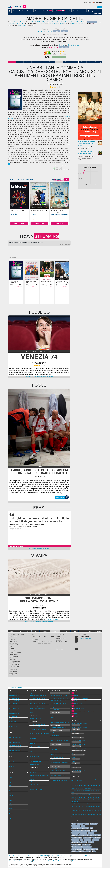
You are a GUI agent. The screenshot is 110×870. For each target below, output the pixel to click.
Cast (19, 62)
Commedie (11, 758)
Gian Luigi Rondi (14, 666)
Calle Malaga (33, 741)
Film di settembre (13, 726)
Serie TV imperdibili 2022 (15, 742)
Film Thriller (11, 761)
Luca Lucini (18, 22)
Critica (35, 62)
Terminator (88, 851)
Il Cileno (32, 700)
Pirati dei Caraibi (87, 837)
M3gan (82, 826)
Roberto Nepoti (14, 668)
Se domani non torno (35, 764)
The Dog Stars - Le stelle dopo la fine (38, 698)
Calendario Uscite (33, 856)
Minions (74, 823)
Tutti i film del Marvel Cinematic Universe (81, 846)
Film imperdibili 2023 (14, 700)
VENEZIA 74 (39, 356)
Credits (11, 861)
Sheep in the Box (55, 720)
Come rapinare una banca (57, 757)
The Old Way (75, 731)
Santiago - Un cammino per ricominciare (39, 733)
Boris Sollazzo (13, 659)
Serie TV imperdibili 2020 (15, 747)
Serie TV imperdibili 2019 (15, 750)
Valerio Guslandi (14, 675)
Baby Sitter (91, 833)
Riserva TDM (52, 861)
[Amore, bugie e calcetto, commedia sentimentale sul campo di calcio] (39, 465)
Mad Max (74, 851)
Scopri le (39, 377)
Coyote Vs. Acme (55, 735)
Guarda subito (19, 223)
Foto (82, 62)
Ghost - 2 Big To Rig (55, 709)
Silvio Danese (13, 671)
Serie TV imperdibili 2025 (15, 735)
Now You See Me (76, 826)
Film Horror (11, 763)
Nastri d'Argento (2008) (40, 636)
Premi (51, 62)
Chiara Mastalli (81, 22)
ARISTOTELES (14, 643)
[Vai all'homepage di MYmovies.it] (17, 8)
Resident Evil (33, 738)
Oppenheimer (84, 833)
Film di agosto (12, 724)
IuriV (11, 646)
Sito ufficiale (59, 649)
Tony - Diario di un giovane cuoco (38, 693)
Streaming (98, 62)
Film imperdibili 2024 (14, 698)
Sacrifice (76, 713)
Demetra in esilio (34, 787)
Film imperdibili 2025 (14, 695)
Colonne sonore (80, 856)
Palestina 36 (33, 743)
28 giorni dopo (93, 823)
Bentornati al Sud (34, 754)
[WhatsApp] (48, 31)
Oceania (76, 693)
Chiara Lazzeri (13, 641)
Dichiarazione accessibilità (64, 861)
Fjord (31, 751)
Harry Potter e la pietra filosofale (37, 703)
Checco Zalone (75, 833)
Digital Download (73, 45)
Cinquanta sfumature (77, 837)
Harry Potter (84, 842)
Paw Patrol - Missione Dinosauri (58, 775)
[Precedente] (11, 282)
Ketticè (52, 759)
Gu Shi (31, 781)
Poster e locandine (61, 638)
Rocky (93, 851)
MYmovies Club (89, 856)
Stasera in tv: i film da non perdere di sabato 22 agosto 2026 (86, 797)
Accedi (99, 7)
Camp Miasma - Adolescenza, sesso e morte (85, 711)
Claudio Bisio (36, 22)
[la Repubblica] (93, 3)
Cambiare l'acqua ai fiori (35, 759)
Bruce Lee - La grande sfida (78, 740)
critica (19, 25)
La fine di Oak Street (79, 703)
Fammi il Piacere (55, 754)
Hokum (77, 716)
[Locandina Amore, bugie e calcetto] (15, 109)
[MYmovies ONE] (60, 179)
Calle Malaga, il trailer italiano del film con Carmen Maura (85, 803)
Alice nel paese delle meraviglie (90, 849)
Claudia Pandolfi (56, 22)
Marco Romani (13, 663)
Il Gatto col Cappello (34, 756)
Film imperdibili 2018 (14, 713)
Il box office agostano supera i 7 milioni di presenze (84, 783)
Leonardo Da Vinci (84, 835)
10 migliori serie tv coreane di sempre (18, 752)
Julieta (73, 757)
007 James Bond (96, 837)
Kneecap (34, 214)
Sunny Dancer (54, 737)
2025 (16, 693)
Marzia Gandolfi (14, 636)
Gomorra (87, 823)
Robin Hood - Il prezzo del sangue (82, 706)
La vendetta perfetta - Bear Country (38, 695)
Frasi (90, 62)
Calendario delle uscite (35, 718)
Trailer (67, 62)
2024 (20, 693)
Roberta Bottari (14, 654)
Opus (91, 828)
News (27, 62)
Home (10, 856)
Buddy (31, 770)
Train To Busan (54, 732)
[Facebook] (38, 31)
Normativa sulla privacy (25, 861)
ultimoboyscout (14, 644)
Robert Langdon (75, 842)
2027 (10, 693)
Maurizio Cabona (14, 664)
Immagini (58, 640)
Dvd (50, 856)
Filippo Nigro (46, 22)
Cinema (15, 856)
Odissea (76, 695)
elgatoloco (12, 648)
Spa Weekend (33, 772)
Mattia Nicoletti (14, 656)
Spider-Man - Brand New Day (81, 698)
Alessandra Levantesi (15, 658)
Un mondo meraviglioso (56, 752)
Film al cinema (12, 721)
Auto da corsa (75, 840)
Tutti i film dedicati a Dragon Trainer (80, 828)
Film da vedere (12, 718)
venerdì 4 (52, 24)
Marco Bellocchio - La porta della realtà (60, 722)
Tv (53, 856)
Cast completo (91, 22)
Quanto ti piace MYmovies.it (15, 687)
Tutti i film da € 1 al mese (21, 179)
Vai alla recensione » (53, 619)
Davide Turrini (13, 669)
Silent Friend (54, 749)
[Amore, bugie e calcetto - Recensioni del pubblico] (39, 350)
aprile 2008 (59, 24)
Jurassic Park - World (95, 835)
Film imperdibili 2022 (14, 703)
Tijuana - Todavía (34, 784)
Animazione (11, 766)
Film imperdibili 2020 (14, 708)
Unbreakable (95, 840)
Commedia (11, 24)
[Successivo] (67, 282)
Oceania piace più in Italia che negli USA (81, 794)
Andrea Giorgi (13, 673)
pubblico (24, 25)
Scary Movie (80, 823)
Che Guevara (81, 851)
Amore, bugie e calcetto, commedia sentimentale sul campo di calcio (42, 642)
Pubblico (43, 62)
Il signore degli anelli (77, 849)
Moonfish (32, 779)
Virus (81, 840)
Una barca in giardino (59, 214)
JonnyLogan (13, 650)
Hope (31, 748)
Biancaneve (94, 830)
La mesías (14, 214)
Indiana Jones (87, 840)
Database (21, 856)
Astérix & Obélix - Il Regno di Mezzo (80, 748)
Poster (75, 62)
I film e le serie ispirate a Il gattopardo (81, 830)
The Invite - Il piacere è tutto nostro (38, 724)
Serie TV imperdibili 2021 (15, 745)
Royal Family (75, 835)
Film (26, 856)
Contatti (16, 861)
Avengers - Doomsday (35, 736)
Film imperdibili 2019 (14, 711)
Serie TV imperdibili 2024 (15, 737)
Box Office (57, 856)
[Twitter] (42, 31)
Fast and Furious (86, 844)
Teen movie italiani (76, 844)
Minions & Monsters (79, 708)
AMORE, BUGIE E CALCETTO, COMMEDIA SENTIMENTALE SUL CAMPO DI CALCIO (39, 471)
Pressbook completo (61, 642)
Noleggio (62, 45)
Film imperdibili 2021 (14, 706)
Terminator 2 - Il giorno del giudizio (38, 706)
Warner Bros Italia (78, 24)
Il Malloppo (53, 747)
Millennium (90, 842)
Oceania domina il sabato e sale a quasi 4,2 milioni (84, 788)
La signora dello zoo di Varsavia (79, 723)
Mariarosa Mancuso (15, 661)
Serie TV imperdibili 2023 (15, 740)
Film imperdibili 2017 (14, 716)
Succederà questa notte (35, 761)
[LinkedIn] (45, 31)
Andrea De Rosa (68, 22)
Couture (31, 712)
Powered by (61, 244)
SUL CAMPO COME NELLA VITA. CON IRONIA (39, 599)
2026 (13, 693)
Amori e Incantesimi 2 (35, 746)
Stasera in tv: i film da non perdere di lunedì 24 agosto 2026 (86, 785)
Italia (18, 24)
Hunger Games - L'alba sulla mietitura (39, 726)
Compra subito (64, 47)
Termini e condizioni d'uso (40, 861)
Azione (10, 769)
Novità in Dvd (12, 729)
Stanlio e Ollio (75, 736)
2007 (22, 24)
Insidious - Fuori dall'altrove (81, 700)
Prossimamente (65, 856)
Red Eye (74, 753)
